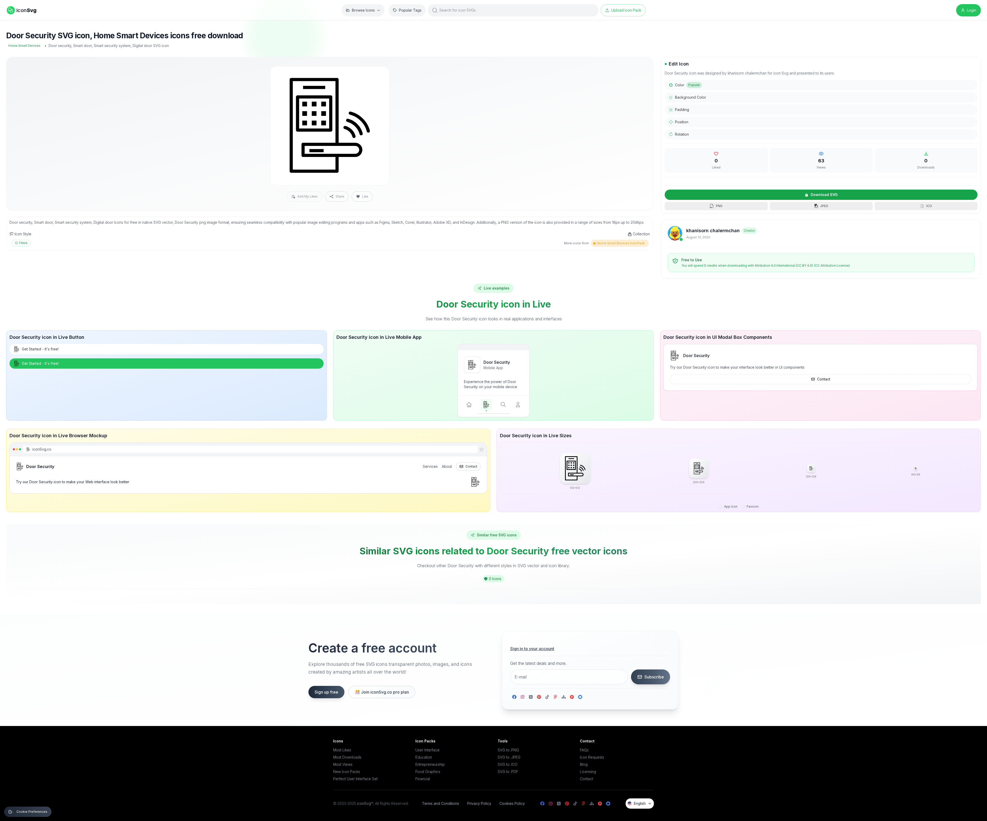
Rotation (682, 134)
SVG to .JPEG (509, 757)
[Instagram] (522, 697)
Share (340, 196)
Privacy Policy (479, 803)
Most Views (342, 764)
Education (423, 757)
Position (681, 122)
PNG (719, 206)
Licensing (588, 771)
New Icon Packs (346, 771)
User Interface (427, 750)
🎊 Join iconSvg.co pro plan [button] (382, 692)
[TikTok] (547, 697)
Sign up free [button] (326, 692)
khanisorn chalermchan (713, 230)
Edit (379, 74)
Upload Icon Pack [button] (626, 10)
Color (687, 85)
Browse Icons (363, 10)
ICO (929, 206)
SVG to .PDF (508, 771)
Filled (23, 243)
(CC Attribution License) (832, 265)
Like (365, 196)
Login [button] (971, 10)
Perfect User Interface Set (355, 779)
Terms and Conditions (440, 803)
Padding (682, 109)
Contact (823, 379)
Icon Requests (592, 757)
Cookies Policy (512, 803)
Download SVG (824, 194)
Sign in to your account (532, 648)
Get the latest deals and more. (538, 663)
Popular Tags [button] (410, 10)
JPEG (824, 206)
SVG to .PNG (508, 750)
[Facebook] (514, 697)
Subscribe (654, 676)
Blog (584, 764)
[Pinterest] (539, 697)
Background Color (690, 97)
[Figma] (555, 697)
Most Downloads (347, 757)
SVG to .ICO (507, 764)
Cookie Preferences (31, 812)
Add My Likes (307, 196)
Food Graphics (427, 771)
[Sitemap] (564, 697)
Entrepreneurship (430, 764)
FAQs (584, 750)
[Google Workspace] (580, 697)
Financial (422, 779)
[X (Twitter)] (531, 697)
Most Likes (342, 750)
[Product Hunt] (572, 697)
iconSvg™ (365, 803)
